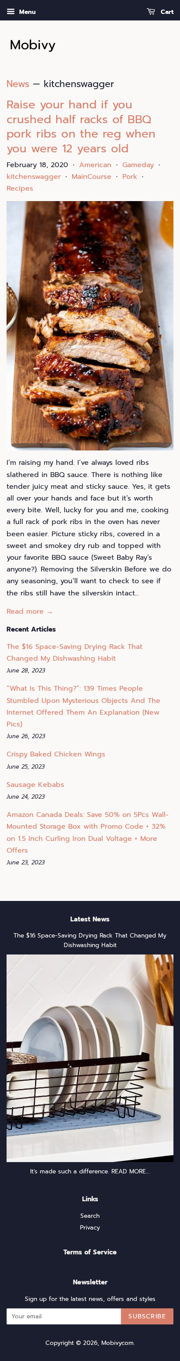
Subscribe (147, 1316)
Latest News (90, 919)
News (18, 84)
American (95, 165)
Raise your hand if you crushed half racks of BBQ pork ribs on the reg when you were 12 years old (81, 126)
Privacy (90, 1227)
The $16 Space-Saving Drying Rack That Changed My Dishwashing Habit (90, 940)
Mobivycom (117, 1343)
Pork (129, 176)
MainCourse (91, 176)
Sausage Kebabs (35, 785)
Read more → (30, 611)
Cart (166, 12)
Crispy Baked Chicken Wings (56, 754)
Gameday (138, 165)
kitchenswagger (34, 176)
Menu (26, 12)
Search (90, 1215)
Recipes (20, 188)
